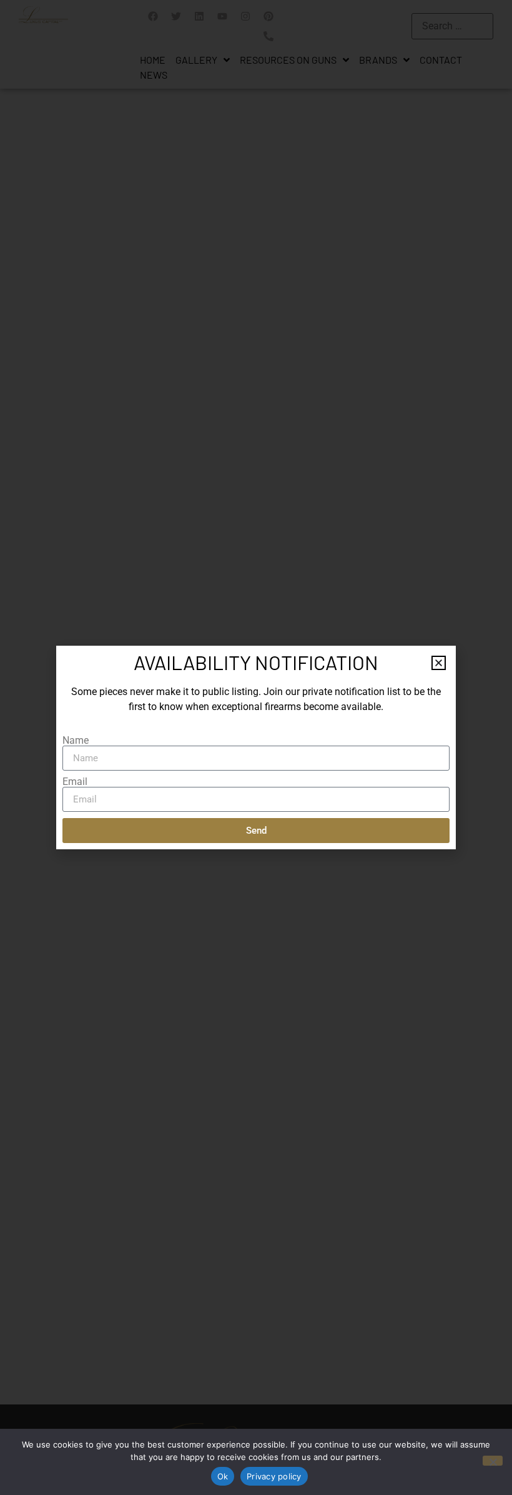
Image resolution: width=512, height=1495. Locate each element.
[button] (438, 663)
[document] (256, 747)
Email (74, 782)
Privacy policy (274, 1476)
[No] (493, 1461)
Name (75, 741)
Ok (223, 1476)
